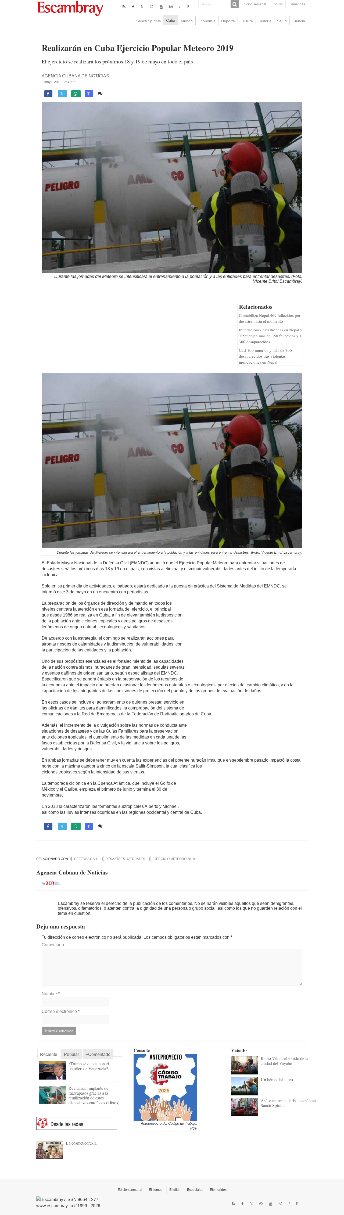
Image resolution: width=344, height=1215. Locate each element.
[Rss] (124, 6)
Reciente (48, 1054)
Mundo (187, 21)
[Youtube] (161, 6)
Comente (113, 93)
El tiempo (156, 1190)
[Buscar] (235, 4)
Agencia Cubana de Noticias (75, 76)
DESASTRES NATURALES (125, 859)
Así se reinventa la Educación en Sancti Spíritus (288, 1103)
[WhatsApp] (151, 6)
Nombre (51, 993)
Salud (282, 21)
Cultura (247, 21)
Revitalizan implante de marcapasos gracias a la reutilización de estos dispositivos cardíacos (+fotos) (94, 1095)
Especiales (195, 1190)
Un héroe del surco (277, 1079)
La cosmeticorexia (81, 1143)
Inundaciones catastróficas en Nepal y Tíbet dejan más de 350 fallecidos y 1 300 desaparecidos (270, 335)
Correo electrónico (61, 1011)
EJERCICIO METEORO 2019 (173, 859)
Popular (71, 1054)
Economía (207, 21)
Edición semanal (254, 4)
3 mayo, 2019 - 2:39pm (58, 82)
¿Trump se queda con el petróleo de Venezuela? (89, 1066)
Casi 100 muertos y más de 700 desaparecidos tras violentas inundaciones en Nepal (265, 356)
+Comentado (98, 1054)
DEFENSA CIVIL (86, 859)
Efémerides (218, 1190)
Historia (265, 21)
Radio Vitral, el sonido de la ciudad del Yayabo (284, 1060)
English (277, 4)
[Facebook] (133, 6)
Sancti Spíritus (148, 21)
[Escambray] (69, 8)
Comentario (53, 944)
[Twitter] (142, 6)
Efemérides (296, 4)
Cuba (170, 20)
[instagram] (171, 6)
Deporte (228, 21)
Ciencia (298, 21)
